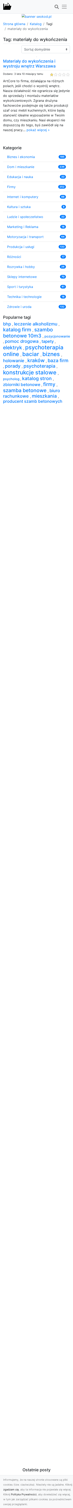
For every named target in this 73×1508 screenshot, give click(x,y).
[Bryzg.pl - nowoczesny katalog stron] (7, 7)
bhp (7, 323)
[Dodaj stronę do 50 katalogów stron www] (37, 16)
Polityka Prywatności (23, 1494)
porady (13, 366)
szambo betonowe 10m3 (28, 332)
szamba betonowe (25, 390)
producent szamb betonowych (32, 401)
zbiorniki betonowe (22, 384)
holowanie (14, 360)
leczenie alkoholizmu (36, 323)
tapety (48, 341)
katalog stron (37, 378)
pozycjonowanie (57, 336)
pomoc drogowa (22, 341)
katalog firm (17, 329)
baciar (31, 354)
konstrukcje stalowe (30, 372)
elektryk (13, 347)
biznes (51, 354)
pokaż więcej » (38, 130)
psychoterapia (40, 366)
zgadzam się (11, 1489)
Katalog (36, 24)
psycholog (11, 379)
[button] (56, 7)
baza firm (58, 360)
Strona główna (14, 24)
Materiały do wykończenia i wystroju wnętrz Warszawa (29, 64)
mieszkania (45, 396)
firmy (50, 384)
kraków (36, 360)
